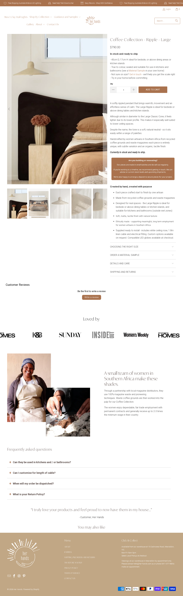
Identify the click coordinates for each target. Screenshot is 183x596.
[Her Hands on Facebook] (14, 576)
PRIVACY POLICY (71, 568)
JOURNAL (68, 552)
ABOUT (67, 547)
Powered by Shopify (31, 589)
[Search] (176, 21)
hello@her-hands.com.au (144, 564)
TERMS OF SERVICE (72, 573)
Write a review (91, 297)
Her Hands (18, 589)
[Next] (105, 109)
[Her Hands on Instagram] (19, 576)
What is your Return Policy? (29, 494)
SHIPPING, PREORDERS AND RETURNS (79, 557)
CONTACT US (69, 578)
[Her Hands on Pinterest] (24, 576)
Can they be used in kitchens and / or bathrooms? (42, 462)
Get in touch (135, 74)
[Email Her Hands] (9, 576)
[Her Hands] (92, 21)
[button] (40, 17)
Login (168, 9)
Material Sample (137, 70)
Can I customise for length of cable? (34, 472)
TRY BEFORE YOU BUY (73, 562)
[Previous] (9, 109)
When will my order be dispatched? (33, 483)
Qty (111, 84)
